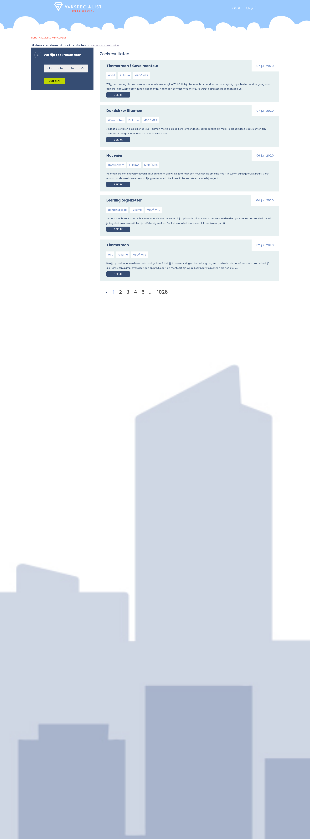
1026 (162, 292)
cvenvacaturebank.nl (105, 45)
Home (34, 37)
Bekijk (118, 95)
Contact (237, 8)
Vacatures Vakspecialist (52, 37)
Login (251, 8)
